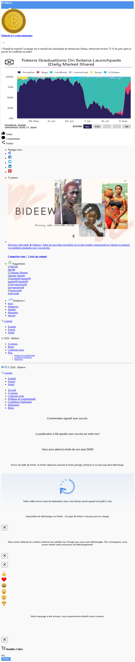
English (12, 326)
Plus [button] (10, 352)
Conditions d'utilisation (23, 357)
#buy (10, 303)
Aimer (8, 134)
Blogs (11, 346)
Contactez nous (16, 349)
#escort (11, 315)
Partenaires (18, 359)
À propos (13, 343)
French (11, 329)
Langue (8, 321)
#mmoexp (13, 306)
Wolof (11, 332)
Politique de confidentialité (24, 355)
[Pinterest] (71, 171)
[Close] (4, 527)
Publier (6, 659)
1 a (3, 42)
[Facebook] (71, 157)
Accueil (12, 390)
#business (13, 312)
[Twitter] (71, 162)
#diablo (12, 309)
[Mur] (71, 153)
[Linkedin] (71, 166)
